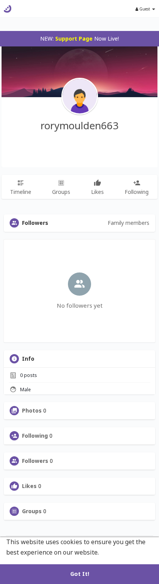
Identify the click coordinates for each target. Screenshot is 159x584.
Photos (32, 411)
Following (35, 436)
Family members (128, 222)
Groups (32, 511)
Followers (35, 461)
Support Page (74, 38)
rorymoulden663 (79, 125)
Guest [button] (144, 9)
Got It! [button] (79, 573)
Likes (29, 486)
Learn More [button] (118, 552)
